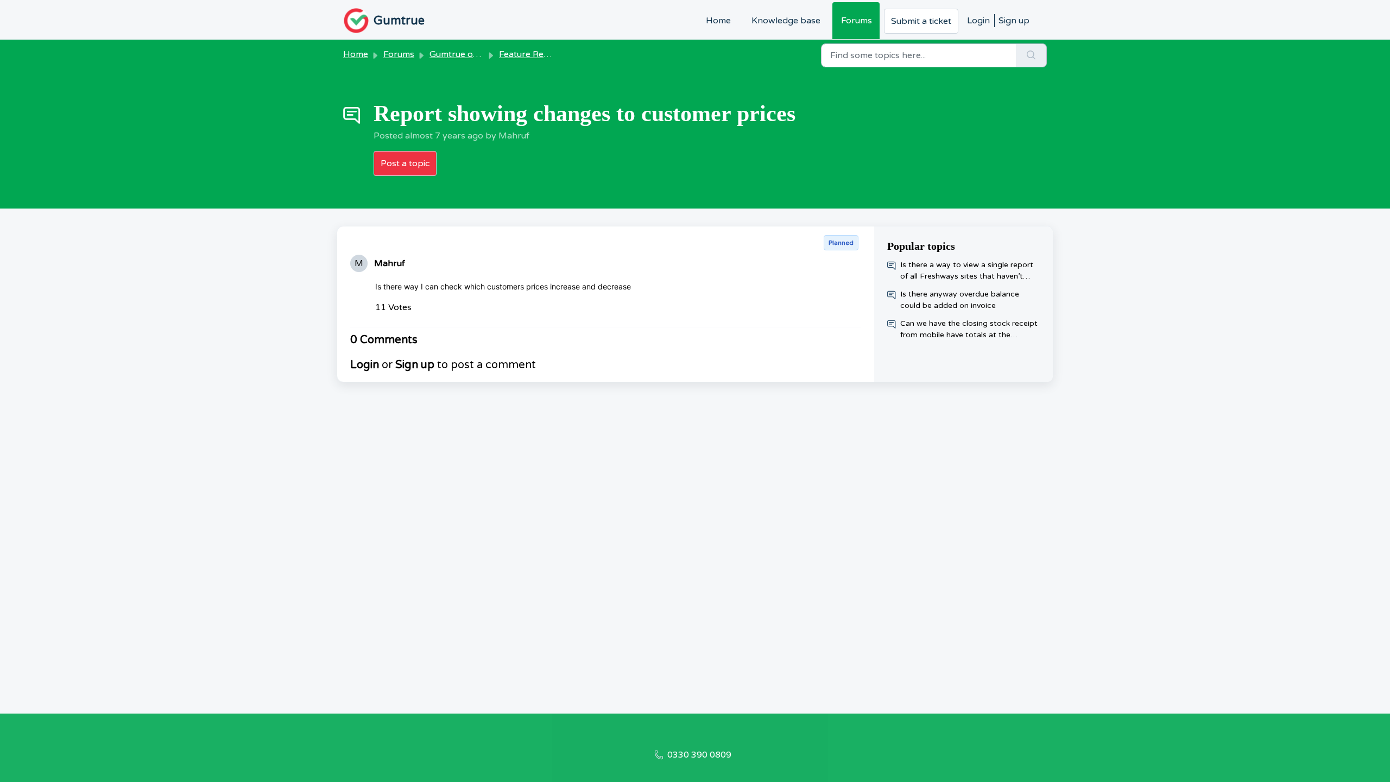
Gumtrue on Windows (474, 54)
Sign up (1014, 20)
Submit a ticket (921, 21)
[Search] (1031, 55)
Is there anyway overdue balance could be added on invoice (959, 299)
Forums (856, 20)
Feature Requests (535, 54)
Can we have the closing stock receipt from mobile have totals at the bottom (969, 329)
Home (718, 20)
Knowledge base (785, 20)
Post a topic (405, 163)
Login (978, 20)
